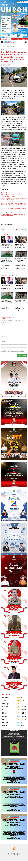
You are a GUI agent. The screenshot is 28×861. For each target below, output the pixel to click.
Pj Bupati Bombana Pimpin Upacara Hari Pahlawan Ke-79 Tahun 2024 (11, 195)
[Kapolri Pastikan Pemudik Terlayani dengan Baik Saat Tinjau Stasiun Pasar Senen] (21, 239)
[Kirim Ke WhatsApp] (25, 229)
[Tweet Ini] (16, 229)
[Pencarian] (26, 42)
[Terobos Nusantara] (9, 42)
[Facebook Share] (13, 229)
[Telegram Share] (22, 229)
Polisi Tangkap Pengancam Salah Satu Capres (13, 212)
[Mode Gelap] (23, 42)
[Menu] (2, 42)
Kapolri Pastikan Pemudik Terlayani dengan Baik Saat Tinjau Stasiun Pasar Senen (13, 199)
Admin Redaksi (7, 64)
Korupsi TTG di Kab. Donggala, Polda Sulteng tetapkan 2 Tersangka (13, 215)
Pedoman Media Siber (14, 855)
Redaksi (18, 853)
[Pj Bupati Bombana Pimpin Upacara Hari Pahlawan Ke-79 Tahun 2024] (7, 239)
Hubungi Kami (11, 853)
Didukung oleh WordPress (9, 857)
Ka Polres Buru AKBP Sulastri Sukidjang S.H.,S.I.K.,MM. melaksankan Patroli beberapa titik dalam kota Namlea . (13, 208)
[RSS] (14, 848)
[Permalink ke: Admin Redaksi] (2, 65)
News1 (2, 49)
